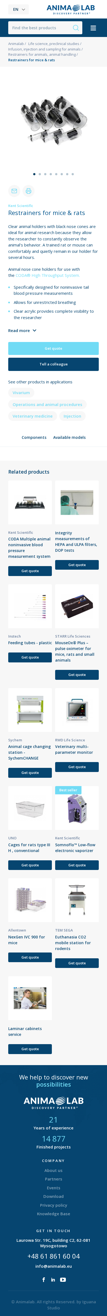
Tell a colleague (54, 364)
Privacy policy (53, 1205)
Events (53, 1187)
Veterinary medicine (33, 416)
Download (53, 1196)
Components (34, 437)
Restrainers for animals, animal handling (42, 54)
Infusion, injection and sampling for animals (44, 49)
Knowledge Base (53, 1213)
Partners (53, 1179)
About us (53, 1170)
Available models (69, 437)
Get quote (53, 348)
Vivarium (21, 392)
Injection (72, 416)
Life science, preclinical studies (53, 43)
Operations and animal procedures (47, 404)
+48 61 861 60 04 (53, 1256)
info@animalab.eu (53, 1266)
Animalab (16, 43)
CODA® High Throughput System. (48, 275)
